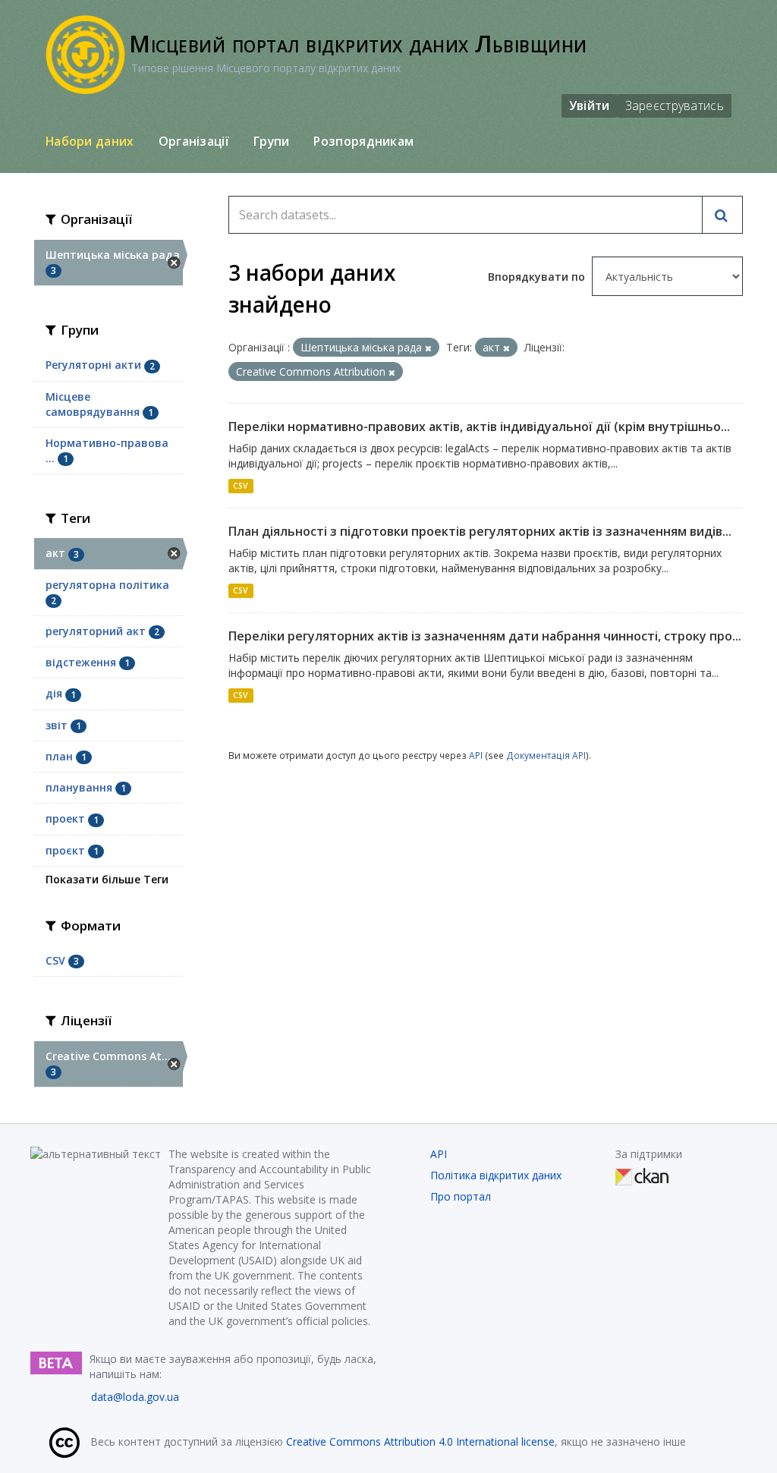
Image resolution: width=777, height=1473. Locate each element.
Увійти (589, 105)
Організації (194, 141)
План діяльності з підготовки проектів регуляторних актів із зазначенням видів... (479, 531)
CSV (240, 485)
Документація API (546, 755)
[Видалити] (428, 348)
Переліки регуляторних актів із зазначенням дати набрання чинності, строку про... (484, 636)
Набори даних (90, 141)
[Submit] (722, 215)
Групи (271, 141)
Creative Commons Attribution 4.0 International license (420, 1441)
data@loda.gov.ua (135, 1397)
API (476, 755)
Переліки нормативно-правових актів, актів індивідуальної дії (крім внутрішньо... (479, 426)
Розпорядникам (363, 141)
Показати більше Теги (107, 879)
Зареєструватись (675, 105)
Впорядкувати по (538, 276)
